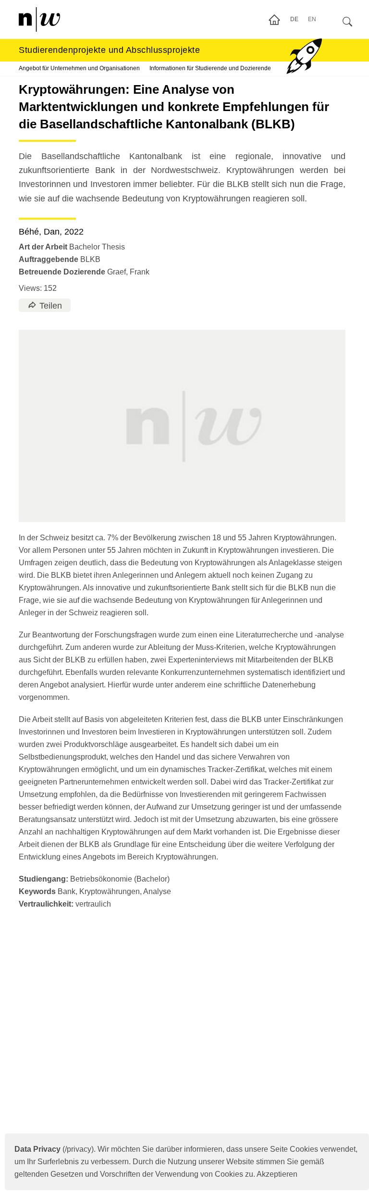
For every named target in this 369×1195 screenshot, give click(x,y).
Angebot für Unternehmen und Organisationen (79, 68)
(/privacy (52, 1149)
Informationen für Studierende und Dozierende (210, 68)
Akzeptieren (277, 1174)
